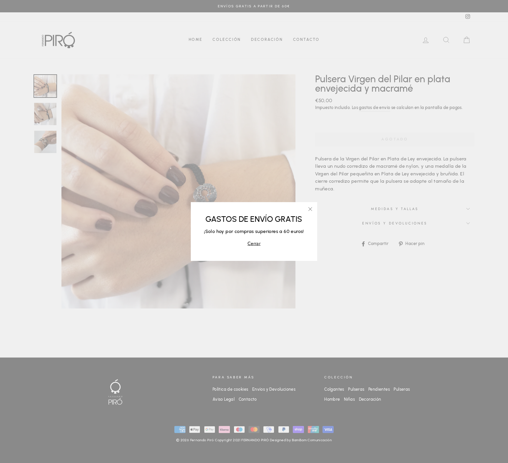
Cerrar (254, 243)
